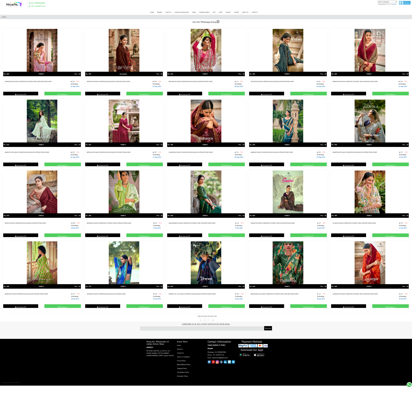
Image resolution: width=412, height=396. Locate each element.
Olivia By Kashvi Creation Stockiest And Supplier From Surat (354, 223)
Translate (393, 4)
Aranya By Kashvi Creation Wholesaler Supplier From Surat (26, 294)
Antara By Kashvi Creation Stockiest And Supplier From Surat (109, 223)
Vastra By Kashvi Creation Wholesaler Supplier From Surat (272, 81)
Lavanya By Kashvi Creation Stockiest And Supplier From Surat (355, 294)
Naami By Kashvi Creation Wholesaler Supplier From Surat (272, 152)
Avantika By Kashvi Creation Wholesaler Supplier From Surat (355, 152)
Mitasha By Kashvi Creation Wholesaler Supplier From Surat (109, 152)
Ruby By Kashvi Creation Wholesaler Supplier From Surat (25, 223)
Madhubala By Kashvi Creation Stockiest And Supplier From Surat (274, 294)
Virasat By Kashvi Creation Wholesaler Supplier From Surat (108, 81)
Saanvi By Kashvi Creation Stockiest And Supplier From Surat (273, 223)
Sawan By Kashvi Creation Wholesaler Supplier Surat (106, 294)
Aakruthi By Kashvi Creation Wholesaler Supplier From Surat (27, 152)
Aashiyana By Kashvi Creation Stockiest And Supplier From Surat (192, 223)
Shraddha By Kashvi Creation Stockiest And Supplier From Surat (28, 81)
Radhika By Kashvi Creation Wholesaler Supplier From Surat (191, 81)
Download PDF (21, 94)
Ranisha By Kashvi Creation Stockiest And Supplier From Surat (355, 81)
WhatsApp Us (63, 94)
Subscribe (268, 328)
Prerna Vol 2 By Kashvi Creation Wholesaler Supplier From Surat (192, 294)
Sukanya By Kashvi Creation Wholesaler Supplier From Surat (191, 152)
